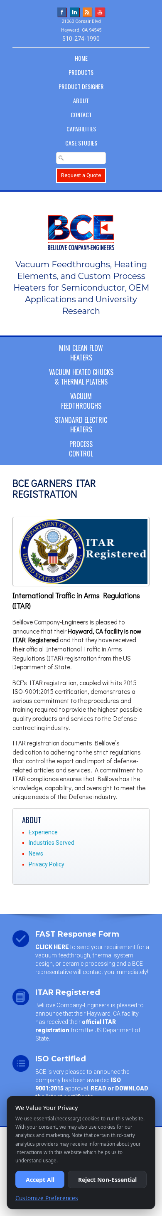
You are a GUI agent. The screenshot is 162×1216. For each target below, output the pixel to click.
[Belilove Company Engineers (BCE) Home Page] (81, 228)
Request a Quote (81, 175)
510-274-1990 (81, 38)
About (81, 100)
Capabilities (81, 128)
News (36, 853)
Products (81, 72)
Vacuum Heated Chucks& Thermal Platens (81, 377)
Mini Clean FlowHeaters (81, 353)
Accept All (40, 1180)
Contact (81, 114)
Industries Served (51, 842)
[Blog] (87, 11)
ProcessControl (81, 449)
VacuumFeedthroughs (81, 401)
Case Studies (81, 142)
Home (81, 58)
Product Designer (81, 86)
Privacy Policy (46, 864)
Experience (43, 832)
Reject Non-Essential (107, 1180)
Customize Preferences (46, 1198)
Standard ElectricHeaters (81, 424)
